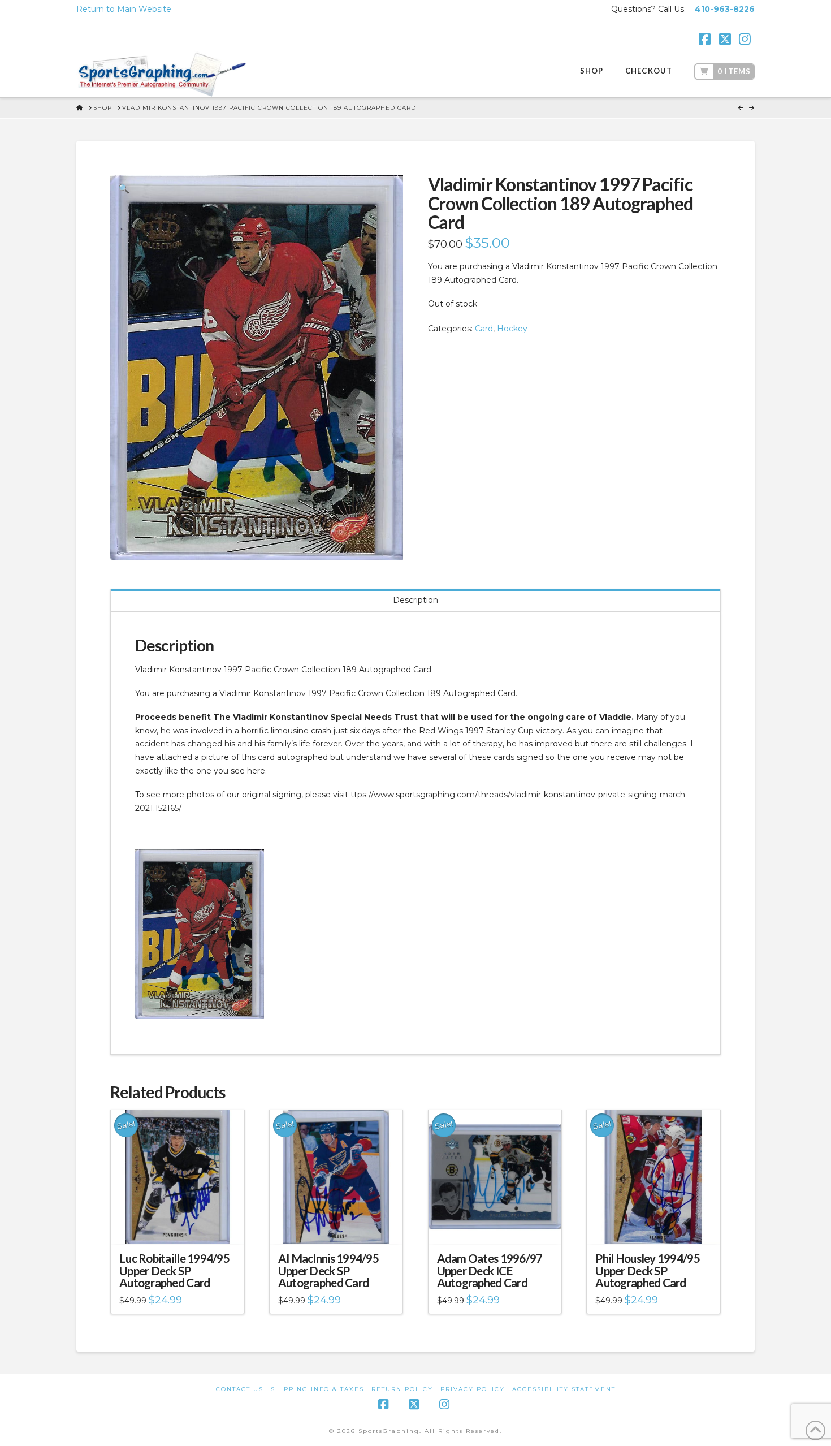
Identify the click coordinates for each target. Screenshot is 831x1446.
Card (484, 328)
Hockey (512, 328)
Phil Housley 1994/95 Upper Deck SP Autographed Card (647, 1270)
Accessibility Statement (564, 1389)
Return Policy (402, 1389)
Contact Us (239, 1389)
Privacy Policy (472, 1389)
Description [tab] (415, 600)
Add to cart (182, 1225)
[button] (123, 188)
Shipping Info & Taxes (317, 1389)
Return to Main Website (123, 9)
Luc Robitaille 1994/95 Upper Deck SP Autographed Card (174, 1270)
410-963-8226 (725, 9)
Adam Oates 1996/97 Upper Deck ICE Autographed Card (490, 1270)
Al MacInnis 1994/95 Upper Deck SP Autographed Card (328, 1270)
